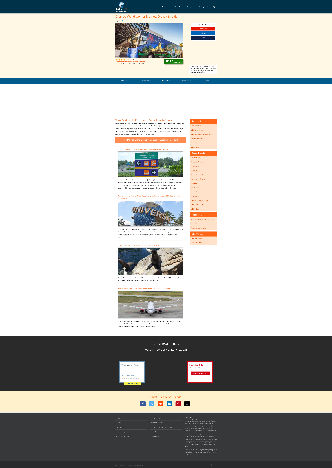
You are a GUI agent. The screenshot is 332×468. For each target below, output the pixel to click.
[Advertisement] (203, 53)
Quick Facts (145, 81)
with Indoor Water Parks (199, 243)
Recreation (186, 81)
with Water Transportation (200, 200)
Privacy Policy (120, 432)
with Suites (195, 209)
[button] (214, 6)
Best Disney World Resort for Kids (202, 220)
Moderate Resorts (197, 162)
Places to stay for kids (198, 228)
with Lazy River (196, 126)
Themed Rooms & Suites (199, 175)
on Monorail (195, 196)
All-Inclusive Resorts (198, 179)
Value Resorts (195, 158)
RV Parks (194, 183)
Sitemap (119, 427)
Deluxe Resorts (196, 166)
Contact (118, 423)
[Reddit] (161, 404)
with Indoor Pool (196, 239)
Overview (125, 81)
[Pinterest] (179, 404)
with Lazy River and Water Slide (201, 134)
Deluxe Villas (195, 170)
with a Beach (195, 147)
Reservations (126, 21)
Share (133, 21)
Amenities (166, 81)
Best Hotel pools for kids (199, 224)
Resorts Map (195, 188)
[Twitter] (153, 404)
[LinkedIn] (170, 404)
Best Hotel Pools (196, 143)
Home (118, 418)
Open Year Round (197, 139)
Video (206, 81)
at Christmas (195, 192)
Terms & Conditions (122, 436)
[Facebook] (144, 404)
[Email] (188, 404)
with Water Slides (197, 130)
